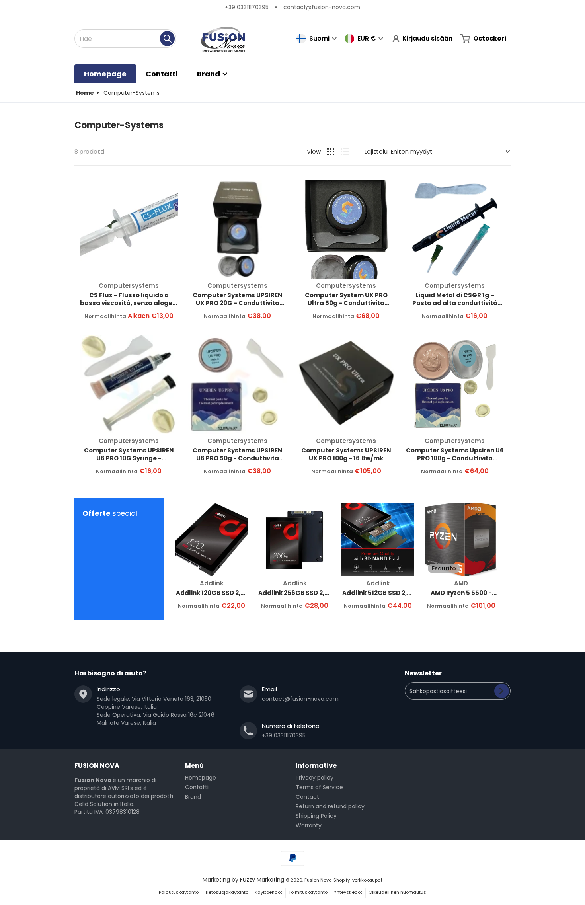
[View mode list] (344, 151)
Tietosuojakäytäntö (226, 892)
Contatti (197, 787)
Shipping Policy (316, 816)
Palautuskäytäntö (179, 892)
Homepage (200, 778)
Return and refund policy (330, 806)
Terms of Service (319, 787)
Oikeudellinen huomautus (397, 892)
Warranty (309, 825)
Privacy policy (314, 778)
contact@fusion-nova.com (321, 7)
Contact (307, 797)
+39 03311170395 (247, 7)
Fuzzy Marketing (262, 880)
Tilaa (501, 691)
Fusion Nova (318, 880)
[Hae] (167, 38)
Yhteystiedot (348, 892)
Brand (193, 797)
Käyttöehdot (268, 892)
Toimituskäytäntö (308, 892)
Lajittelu (376, 151)
